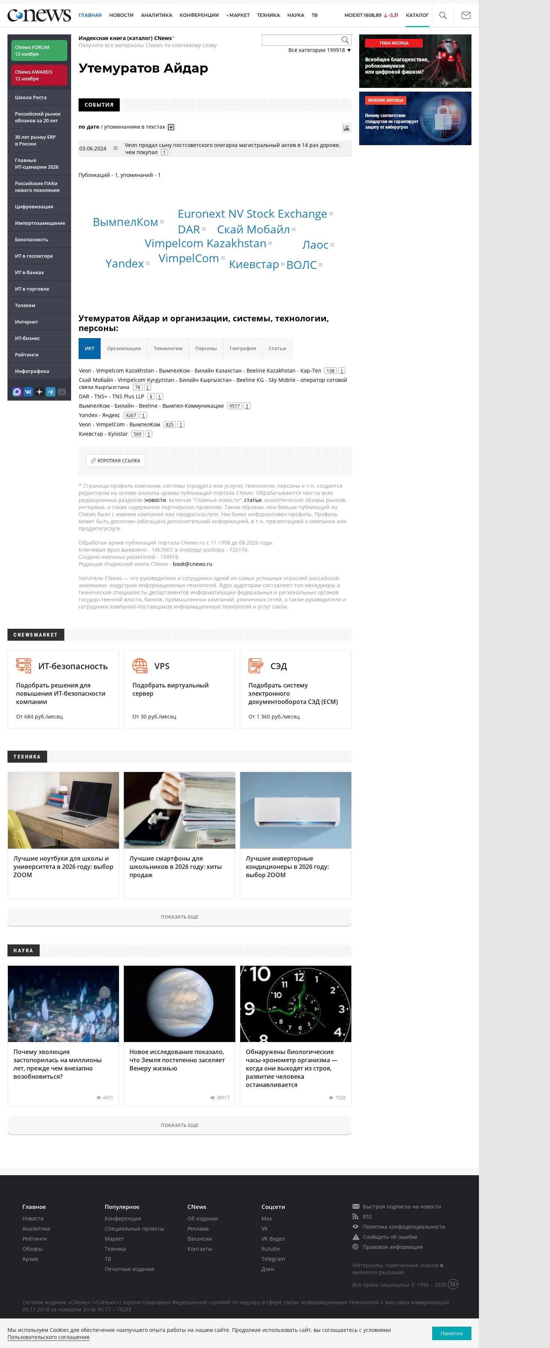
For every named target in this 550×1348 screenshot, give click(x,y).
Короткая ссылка (119, 460)
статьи (253, 499)
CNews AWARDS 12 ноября (33, 75)
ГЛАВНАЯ (90, 15)
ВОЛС (301, 264)
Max (267, 1218)
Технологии (168, 348)
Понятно (452, 1333)
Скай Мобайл (253, 229)
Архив (30, 1258)
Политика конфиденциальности (404, 1226)
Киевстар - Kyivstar (103, 433)
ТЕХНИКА (268, 15)
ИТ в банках (29, 272)
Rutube (271, 1248)
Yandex (125, 263)
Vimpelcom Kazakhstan (205, 243)
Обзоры (32, 1248)
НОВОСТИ (121, 15)
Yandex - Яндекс (99, 415)
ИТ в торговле (32, 288)
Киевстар (254, 264)
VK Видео (273, 1238)
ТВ (315, 15)
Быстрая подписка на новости (402, 1206)
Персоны (206, 348)
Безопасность (31, 239)
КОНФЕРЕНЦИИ (199, 15)
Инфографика (32, 371)
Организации (124, 348)
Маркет (114, 1238)
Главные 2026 (36, 163)
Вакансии (199, 1238)
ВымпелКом (125, 221)
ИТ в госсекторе (34, 255)
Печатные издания (129, 1268)
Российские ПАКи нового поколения (37, 186)
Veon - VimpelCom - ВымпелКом (119, 424)
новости (155, 499)
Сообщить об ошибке (390, 1236)
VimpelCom (189, 258)
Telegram (273, 1258)
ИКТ (89, 348)
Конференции (123, 1218)
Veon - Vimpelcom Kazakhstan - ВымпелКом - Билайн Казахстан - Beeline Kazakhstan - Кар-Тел (200, 370)
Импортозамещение (40, 223)
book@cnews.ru (193, 563)
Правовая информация (393, 1246)
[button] (443, 15)
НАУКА (295, 15)
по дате (89, 126)
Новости (33, 1218)
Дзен (268, 1268)
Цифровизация (34, 206)
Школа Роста (31, 97)
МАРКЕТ (239, 15)
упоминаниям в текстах (134, 126)
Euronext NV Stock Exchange (252, 213)
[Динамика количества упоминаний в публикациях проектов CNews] (346, 128)
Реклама (198, 1228)
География (243, 348)
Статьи (277, 348)
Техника (115, 1248)
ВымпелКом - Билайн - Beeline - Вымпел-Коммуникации (151, 405)
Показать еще (179, 916)
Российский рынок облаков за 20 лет (38, 117)
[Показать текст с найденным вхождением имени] (170, 127)
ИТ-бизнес (27, 338)
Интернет (26, 321)
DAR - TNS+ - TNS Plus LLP (111, 396)
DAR (189, 228)
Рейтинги (27, 354)
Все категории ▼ (320, 49)
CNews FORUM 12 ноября (32, 50)
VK (265, 1228)
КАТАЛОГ (417, 15)
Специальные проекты (134, 1228)
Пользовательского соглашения (48, 1337)
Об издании (202, 1218)
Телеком (25, 305)
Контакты (199, 1248)
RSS (367, 1216)
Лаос (315, 244)
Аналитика (156, 15)
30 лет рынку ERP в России (35, 140)
